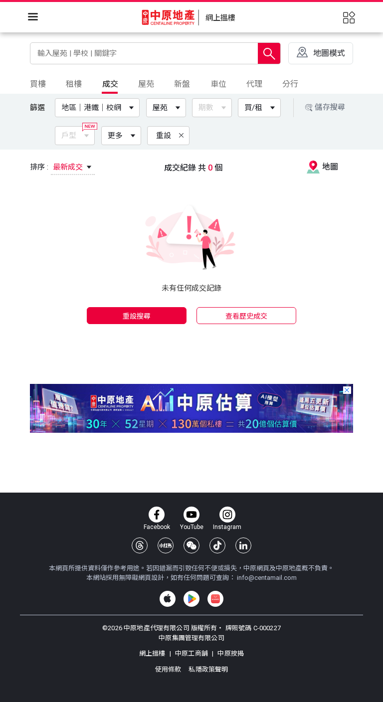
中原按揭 (230, 653)
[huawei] (215, 599)
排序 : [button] (57, 167)
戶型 (68, 135)
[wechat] (191, 545)
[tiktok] (217, 545)
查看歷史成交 (246, 316)
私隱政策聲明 (208, 669)
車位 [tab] (218, 84)
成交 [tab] (110, 84)
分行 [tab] (290, 84)
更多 (115, 135)
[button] (99, 108)
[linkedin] (243, 545)
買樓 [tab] (38, 84)
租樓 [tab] (74, 84)
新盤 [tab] (182, 84)
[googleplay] (191, 599)
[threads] (140, 545)
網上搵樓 (153, 653)
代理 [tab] (254, 84)
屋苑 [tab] (146, 84)
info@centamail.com (267, 577)
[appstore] (168, 599)
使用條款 (169, 669)
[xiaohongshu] (166, 545)
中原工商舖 (191, 653)
